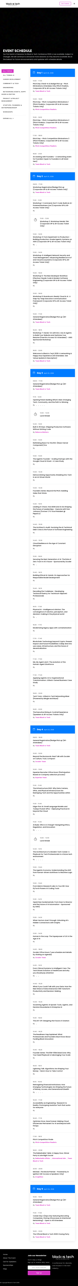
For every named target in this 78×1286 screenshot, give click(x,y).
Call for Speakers (9, 1262)
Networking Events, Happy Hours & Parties (14, 93)
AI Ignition (39, 1177)
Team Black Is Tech (42, 91)
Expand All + (8, 118)
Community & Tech (11, 83)
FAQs (5, 1269)
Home (5, 1254)
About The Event (9, 1258)
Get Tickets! (65, 3)
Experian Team (41, 777)
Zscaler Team (40, 761)
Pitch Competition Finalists (46, 109)
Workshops (8, 112)
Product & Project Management (10, 100)
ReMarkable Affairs (42, 1158)
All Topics (7, 71)
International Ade (59, 1158)
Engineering (8, 87)
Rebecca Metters (42, 432)
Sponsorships (8, 1265)
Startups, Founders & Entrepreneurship (12, 106)
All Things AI (8, 75)
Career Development (12, 79)
